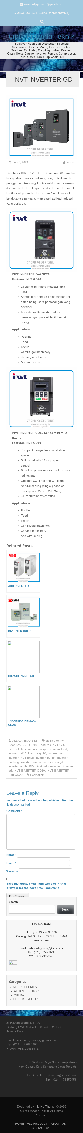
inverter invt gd (46, 757)
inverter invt (55, 753)
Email (11, 863)
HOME (19, 1123)
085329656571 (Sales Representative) (43, 13)
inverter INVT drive (21, 757)
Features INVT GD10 (23, 745)
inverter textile (18, 766)
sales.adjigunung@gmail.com (43, 4)
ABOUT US (58, 1123)
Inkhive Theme (45, 1106)
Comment (14, 811)
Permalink (37, 774)
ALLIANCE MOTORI (26, 991)
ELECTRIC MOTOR (25, 999)
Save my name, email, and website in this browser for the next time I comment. (36, 886)
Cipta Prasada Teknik (41, 36)
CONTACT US (40, 1128)
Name (11, 854)
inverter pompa (31, 762)
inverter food (58, 749)
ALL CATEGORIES (24, 740)
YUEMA (19, 995)
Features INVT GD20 (53, 745)
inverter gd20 (37, 753)
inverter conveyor (36, 749)
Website (12, 871)
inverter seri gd (53, 762)
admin (70, 162)
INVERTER (16, 749)
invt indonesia (46, 766)
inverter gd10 (17, 753)
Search (13, 901)
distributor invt (55, 740)
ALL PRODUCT (37, 1123)
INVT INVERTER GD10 (29, 770)
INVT (32, 766)
